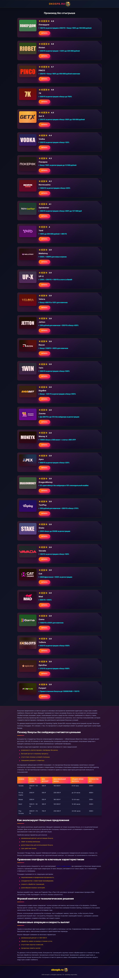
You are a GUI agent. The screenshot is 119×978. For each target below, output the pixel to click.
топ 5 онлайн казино (63, 866)
